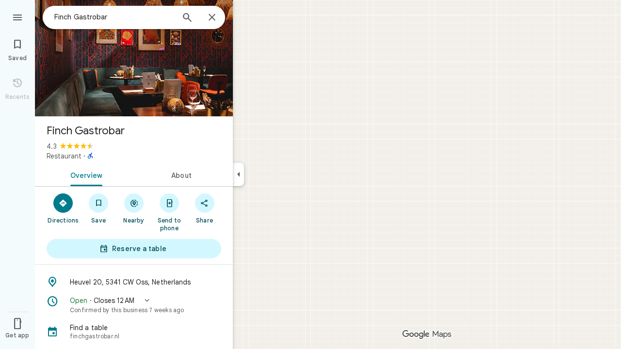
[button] (134, 305)
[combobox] (114, 17)
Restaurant (64, 156)
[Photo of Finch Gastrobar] (134, 58)
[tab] (84, 174)
